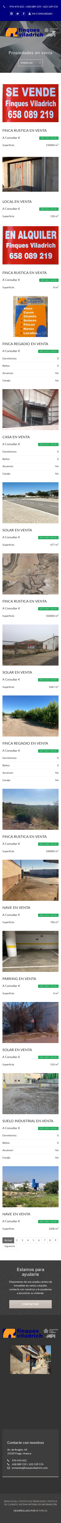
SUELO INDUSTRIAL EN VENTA (27, 1121)
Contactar (30, 1304)
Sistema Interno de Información (38, 1505)
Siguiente (9, 1246)
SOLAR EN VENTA (17, 530)
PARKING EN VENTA (19, 979)
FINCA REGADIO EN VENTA (25, 344)
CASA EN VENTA (16, 437)
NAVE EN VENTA (16, 907)
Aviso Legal (10, 1501)
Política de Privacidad (32, 1501)
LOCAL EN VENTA (17, 202)
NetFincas (41, 1511)
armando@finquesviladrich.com (30, 1468)
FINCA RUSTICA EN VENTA (24, 130)
